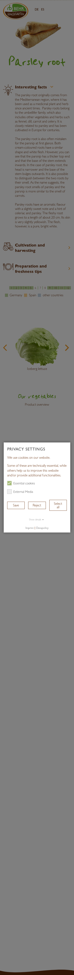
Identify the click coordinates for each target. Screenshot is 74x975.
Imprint (29, 527)
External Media (23, 492)
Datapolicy (42, 527)
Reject (37, 505)
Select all (58, 505)
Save (16, 505)
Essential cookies (24, 483)
